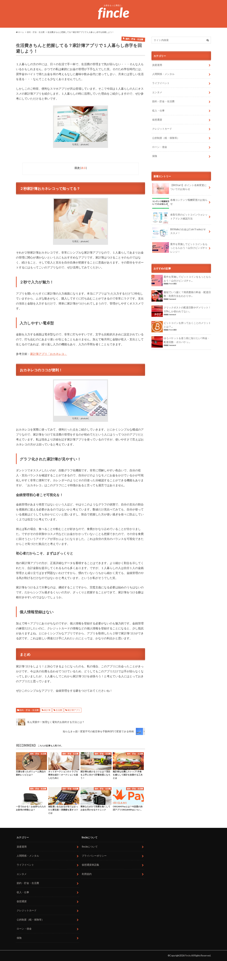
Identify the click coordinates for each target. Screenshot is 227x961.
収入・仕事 (158, 110)
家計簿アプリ (73, 710)
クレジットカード (162, 128)
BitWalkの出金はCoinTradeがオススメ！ (188, 231)
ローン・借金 (159, 146)
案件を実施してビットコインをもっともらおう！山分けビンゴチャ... (187, 278)
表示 (83, 167)
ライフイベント (161, 83)
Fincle (188, 955)
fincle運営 (173, 284)
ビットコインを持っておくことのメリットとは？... (187, 324)
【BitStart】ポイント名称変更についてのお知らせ (188, 187)
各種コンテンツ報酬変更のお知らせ (188, 201)
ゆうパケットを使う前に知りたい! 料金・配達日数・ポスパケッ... (187, 340)
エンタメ (157, 92)
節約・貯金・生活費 (29, 710)
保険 (154, 155)
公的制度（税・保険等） (165, 137)
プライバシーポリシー (94, 855)
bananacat (172, 299)
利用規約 (87, 873)
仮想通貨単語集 (90, 864)
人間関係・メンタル (163, 73)
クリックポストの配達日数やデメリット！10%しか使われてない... (187, 309)
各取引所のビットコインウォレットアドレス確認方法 (188, 216)
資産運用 (157, 64)
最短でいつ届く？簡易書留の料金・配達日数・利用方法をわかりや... (187, 294)
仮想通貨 (157, 119)
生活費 (59, 710)
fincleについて (90, 846)
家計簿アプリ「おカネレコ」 (48, 353)
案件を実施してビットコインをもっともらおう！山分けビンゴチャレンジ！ (188, 248)
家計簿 (47, 710)
